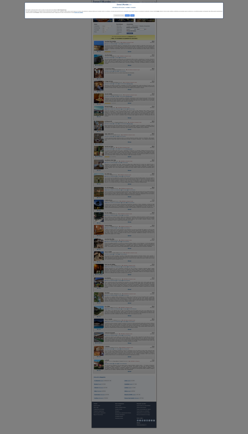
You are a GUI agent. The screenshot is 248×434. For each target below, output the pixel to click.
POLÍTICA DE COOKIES (78, 12)
